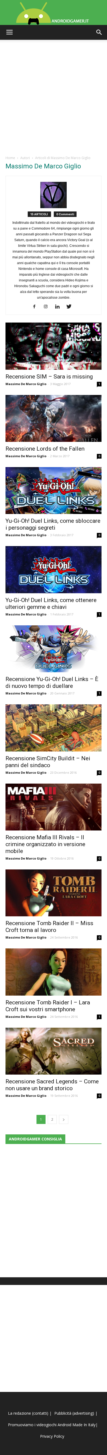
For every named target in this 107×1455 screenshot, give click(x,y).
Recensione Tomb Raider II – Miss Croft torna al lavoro (49, 926)
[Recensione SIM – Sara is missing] (53, 346)
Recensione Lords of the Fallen (45, 448)
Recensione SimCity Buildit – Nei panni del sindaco (47, 762)
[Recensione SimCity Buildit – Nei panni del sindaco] (53, 727)
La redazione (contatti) (28, 1413)
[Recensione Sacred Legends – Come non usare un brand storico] (53, 1051)
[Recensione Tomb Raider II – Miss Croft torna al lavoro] (53, 892)
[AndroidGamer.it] (53, 12)
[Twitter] (70, 307)
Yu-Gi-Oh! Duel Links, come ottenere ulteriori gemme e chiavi (51, 603)
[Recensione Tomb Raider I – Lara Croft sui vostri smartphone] (53, 971)
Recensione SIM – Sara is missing (49, 376)
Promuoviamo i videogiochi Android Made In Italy (51, 1424)
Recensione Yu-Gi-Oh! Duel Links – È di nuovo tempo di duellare (51, 682)
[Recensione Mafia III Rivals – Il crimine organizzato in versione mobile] (53, 807)
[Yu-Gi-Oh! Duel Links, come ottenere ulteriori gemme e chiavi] (53, 569)
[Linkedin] (59, 307)
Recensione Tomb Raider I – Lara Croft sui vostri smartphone (47, 1006)
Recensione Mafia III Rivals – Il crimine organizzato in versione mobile (45, 844)
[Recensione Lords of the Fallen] (53, 418)
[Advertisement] (53, 96)
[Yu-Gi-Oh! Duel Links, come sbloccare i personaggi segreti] (53, 490)
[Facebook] (36, 307)
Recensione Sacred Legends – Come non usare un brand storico (52, 1085)
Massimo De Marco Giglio (25, 384)
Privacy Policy (52, 1436)
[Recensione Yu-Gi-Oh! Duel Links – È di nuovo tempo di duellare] (53, 648)
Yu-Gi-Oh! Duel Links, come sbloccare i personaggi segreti (52, 524)
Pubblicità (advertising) (74, 1413)
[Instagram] (47, 307)
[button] (99, 32)
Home (10, 158)
